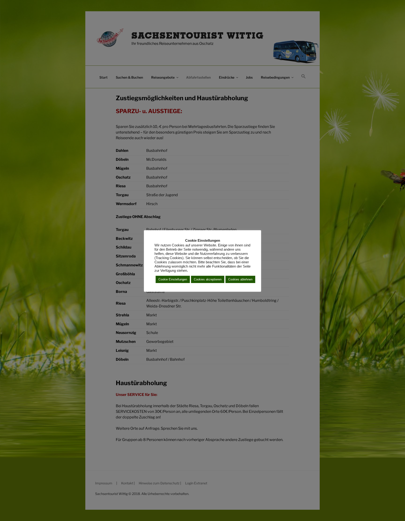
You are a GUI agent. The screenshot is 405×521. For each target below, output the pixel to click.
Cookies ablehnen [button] (240, 279)
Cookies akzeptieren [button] (207, 279)
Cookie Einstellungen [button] (172, 279)
